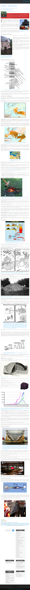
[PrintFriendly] (3, 520)
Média (17, 551)
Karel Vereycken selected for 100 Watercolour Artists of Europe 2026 (21, 566)
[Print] (4, 520)
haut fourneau (13, 524)
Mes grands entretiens (19, 552)
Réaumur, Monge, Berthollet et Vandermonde (15, 169)
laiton (23, 524)
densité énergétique (21, 523)
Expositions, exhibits (19, 543)
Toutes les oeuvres (19, 557)
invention (19, 524)
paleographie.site (8, 582)
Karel (21, 524)
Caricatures (18, 534)
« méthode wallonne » (10, 213)
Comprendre (4, 522)
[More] (5, 520)
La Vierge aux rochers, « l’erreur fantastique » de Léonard (10, 578)
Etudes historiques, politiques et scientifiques (21, 541)
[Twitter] (1, 520)
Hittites (16, 524)
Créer (17, 538)
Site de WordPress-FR (19, 576)
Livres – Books (18, 550)
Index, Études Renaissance (10, 582)
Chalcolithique (5, 523)
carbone (2, 523)
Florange (28, 523)
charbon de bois (14, 523)
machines (28, 524)
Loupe (25, 524)
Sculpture (18, 556)
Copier (17, 536)
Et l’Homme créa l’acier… (7, 9)
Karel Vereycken (7, 8)
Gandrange (9, 524)
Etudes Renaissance (9, 522)
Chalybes (8, 523)
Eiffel (24, 523)
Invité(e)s (18, 548)
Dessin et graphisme (19, 539)
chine (17, 523)
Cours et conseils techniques (20, 537)
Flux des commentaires (19, 575)
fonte (1, 524)
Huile (17, 547)
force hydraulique (5, 524)
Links (17, 549)
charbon (11, 523)
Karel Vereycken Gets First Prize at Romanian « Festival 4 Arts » (21, 562)
